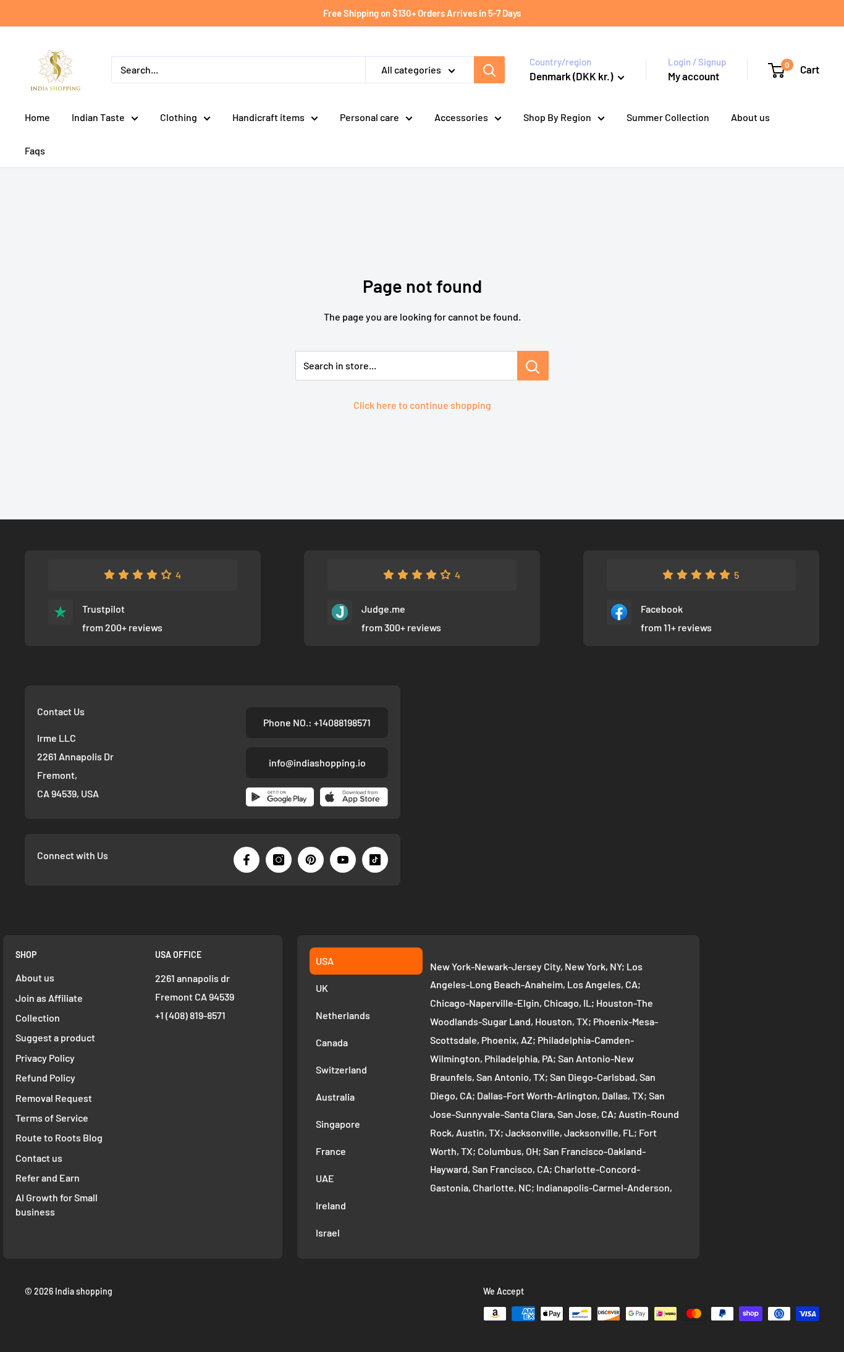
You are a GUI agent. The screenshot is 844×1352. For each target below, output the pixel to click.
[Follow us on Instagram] (279, 860)
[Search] (489, 69)
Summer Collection (668, 117)
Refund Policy (45, 1077)
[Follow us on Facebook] (247, 860)
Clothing (178, 117)
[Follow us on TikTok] (375, 860)
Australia (335, 1096)
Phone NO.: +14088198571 (317, 722)
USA (325, 961)
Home (37, 117)
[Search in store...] (533, 365)
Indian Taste (98, 117)
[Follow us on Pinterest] (311, 860)
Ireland (331, 1205)
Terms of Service (51, 1117)
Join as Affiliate (49, 998)
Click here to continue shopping (422, 405)
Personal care (369, 117)
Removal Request (53, 1098)
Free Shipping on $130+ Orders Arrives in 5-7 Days (422, 13)
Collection (37, 1017)
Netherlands (343, 1015)
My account (693, 76)
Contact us (38, 1158)
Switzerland (341, 1069)
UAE (325, 1178)
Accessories (461, 117)
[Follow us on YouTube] (343, 860)
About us (750, 117)
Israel (328, 1232)
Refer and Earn (47, 1177)
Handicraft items (268, 117)
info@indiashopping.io (317, 762)
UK (322, 988)
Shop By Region (557, 117)
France (331, 1151)
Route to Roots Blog (59, 1137)
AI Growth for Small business (56, 1204)
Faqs (35, 150)
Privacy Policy (45, 1058)
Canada (332, 1042)
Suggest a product (55, 1037)
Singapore (338, 1124)
